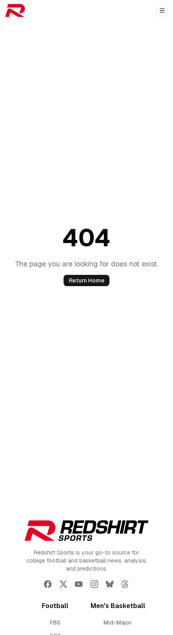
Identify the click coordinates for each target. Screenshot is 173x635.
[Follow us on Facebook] (47, 584)
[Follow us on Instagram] (94, 584)
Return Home (87, 280)
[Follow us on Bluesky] (109, 584)
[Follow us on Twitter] (63, 584)
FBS (55, 622)
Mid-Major (117, 622)
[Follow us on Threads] (125, 584)
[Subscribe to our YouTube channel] (78, 584)
